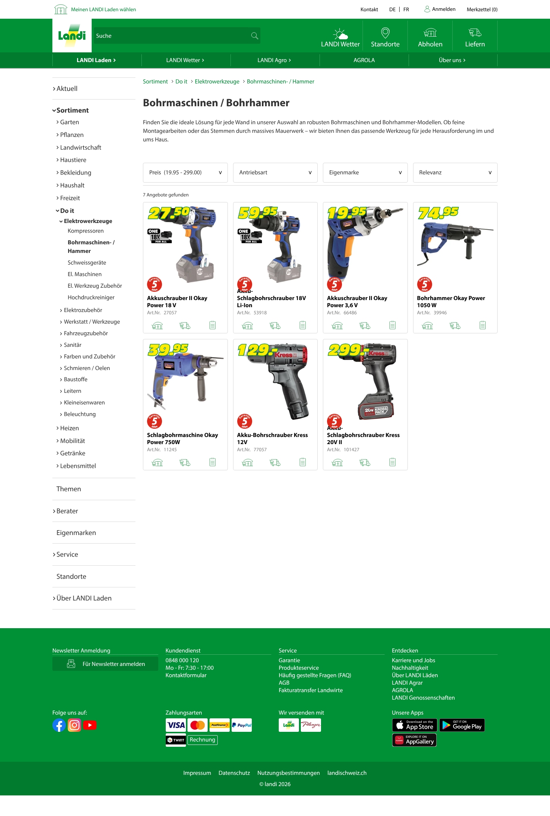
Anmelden (444, 8)
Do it (67, 210)
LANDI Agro (272, 60)
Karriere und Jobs (414, 660)
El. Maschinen (85, 274)
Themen (68, 488)
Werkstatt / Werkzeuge (92, 322)
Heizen (69, 428)
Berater (67, 510)
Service (67, 554)
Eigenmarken (76, 532)
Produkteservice (299, 668)
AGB (284, 683)
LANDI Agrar (407, 683)
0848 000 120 (182, 660)
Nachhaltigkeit (410, 668)
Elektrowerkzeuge (88, 221)
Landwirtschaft (80, 147)
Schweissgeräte (87, 262)
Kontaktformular (186, 675)
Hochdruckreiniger (91, 297)
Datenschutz (234, 773)
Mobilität (72, 440)
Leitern (72, 391)
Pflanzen (72, 134)
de (392, 9)
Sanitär (73, 345)
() (482, 9)
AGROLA (364, 60)
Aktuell (66, 88)
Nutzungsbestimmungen (288, 773)
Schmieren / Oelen (87, 368)
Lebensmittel (78, 465)
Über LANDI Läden (415, 675)
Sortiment (72, 110)
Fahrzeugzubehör (86, 333)
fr (406, 9)
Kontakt (369, 9)
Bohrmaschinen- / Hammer (280, 81)
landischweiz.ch (347, 773)
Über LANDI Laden (84, 597)
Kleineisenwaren (84, 402)
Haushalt (72, 185)
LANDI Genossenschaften (423, 698)
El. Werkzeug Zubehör (95, 286)
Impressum (197, 773)
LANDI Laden (94, 60)
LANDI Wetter (183, 60)
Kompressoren (86, 231)
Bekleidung (75, 172)
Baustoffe (76, 379)
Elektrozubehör (83, 310)
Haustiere (73, 159)
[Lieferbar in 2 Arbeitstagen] (185, 324)
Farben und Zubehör (89, 356)
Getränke (72, 453)
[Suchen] (254, 35)
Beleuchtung (80, 414)
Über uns (450, 60)
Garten (69, 121)
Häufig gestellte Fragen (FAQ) (315, 675)
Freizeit (70, 197)
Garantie (289, 660)
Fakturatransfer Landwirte (311, 690)
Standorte (71, 576)
